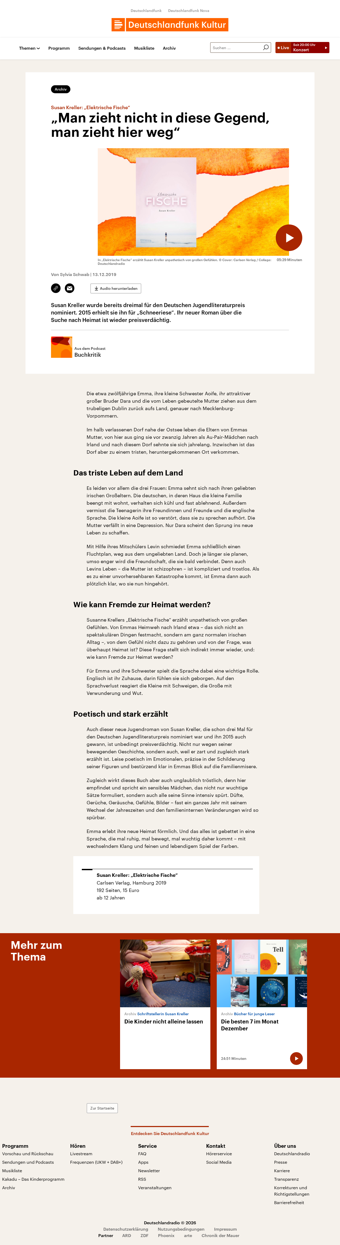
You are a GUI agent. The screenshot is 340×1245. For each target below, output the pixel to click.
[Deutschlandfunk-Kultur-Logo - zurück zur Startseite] (170, 24)
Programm (59, 48)
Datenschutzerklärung (125, 1228)
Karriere (282, 1170)
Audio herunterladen (119, 288)
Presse (280, 1162)
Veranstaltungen (155, 1187)
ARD (126, 1235)
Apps (143, 1162)
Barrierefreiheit (289, 1202)
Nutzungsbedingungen (181, 1228)
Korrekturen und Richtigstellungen (291, 1190)
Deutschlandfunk (146, 10)
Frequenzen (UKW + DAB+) (96, 1162)
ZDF (144, 1235)
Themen (27, 48)
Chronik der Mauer (220, 1235)
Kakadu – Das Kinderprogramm (33, 1179)
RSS (142, 1179)
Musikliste (144, 48)
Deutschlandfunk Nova (188, 10)
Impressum (225, 1228)
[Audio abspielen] (289, 237)
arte (188, 1235)
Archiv (169, 48)
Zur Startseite (102, 1108)
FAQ (142, 1153)
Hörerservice (219, 1153)
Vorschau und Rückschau (27, 1153)
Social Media (219, 1162)
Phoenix (166, 1235)
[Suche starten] (266, 47)
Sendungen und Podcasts (28, 1162)
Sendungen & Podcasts (102, 48)
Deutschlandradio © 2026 (170, 1222)
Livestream (81, 1153)
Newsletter (149, 1170)
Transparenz (286, 1179)
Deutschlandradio (292, 1153)
